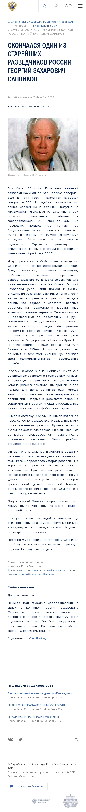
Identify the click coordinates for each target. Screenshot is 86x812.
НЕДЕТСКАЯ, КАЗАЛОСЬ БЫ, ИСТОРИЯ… (37, 705)
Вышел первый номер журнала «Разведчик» (40, 693)
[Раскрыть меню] (80, 6)
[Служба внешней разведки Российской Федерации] (12, 6)
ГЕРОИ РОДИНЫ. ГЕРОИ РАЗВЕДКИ (33, 717)
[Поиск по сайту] (44, 6)
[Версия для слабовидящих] (68, 6)
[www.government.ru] (70, 801)
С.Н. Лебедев (39, 638)
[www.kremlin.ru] (41, 801)
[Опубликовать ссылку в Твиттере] (20, 739)
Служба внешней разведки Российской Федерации (41, 21)
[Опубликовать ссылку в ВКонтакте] (10, 739)
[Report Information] (56, 6)
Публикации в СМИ (45, 25)
